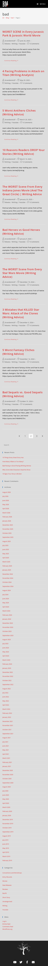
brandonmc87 (10, 41)
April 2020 (5, 803)
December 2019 (7, 819)
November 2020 (7, 775)
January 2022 (6, 717)
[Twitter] (21, 962)
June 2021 (5, 746)
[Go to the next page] (42, 436)
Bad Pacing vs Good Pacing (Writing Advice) (16, 466)
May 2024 (5, 603)
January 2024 (6, 619)
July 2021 (5, 742)
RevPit (4, 893)
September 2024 (7, 586)
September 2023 (7, 635)
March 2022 (6, 709)
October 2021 (6, 730)
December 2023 (7, 623)
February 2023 (7, 664)
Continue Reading (12, 60)
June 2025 (5, 549)
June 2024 (5, 599)
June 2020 (5, 795)
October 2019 (6, 828)
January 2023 (6, 668)
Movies (7, 44)
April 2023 (5, 656)
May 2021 (5, 750)
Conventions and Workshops (12, 873)
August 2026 (6, 492)
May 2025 (5, 554)
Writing (14, 44)
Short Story (6, 897)
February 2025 (7, 566)
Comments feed (7, 927)
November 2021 (7, 725)
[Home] (3, 18)
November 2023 (7, 627)
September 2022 (7, 684)
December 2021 (7, 721)
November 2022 (7, 676)
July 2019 (5, 840)
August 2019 (6, 836)
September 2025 (7, 537)
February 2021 (7, 762)
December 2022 (7, 672)
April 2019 (5, 852)
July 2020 (5, 791)
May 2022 (5, 701)
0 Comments (34, 44)
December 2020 (7, 770)
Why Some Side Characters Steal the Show (16, 470)
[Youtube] (15, 962)
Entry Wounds (7, 877)
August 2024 (6, 590)
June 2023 (5, 648)
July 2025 (5, 545)
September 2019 (7, 832)
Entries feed (6, 924)
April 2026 (5, 509)
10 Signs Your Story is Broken (12, 474)
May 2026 (5, 504)
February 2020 (7, 811)
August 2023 (6, 639)
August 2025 (6, 541)
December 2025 (7, 525)
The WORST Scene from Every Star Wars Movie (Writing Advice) (22, 273)
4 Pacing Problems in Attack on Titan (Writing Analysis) (23, 73)
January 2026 (6, 521)
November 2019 (7, 824)
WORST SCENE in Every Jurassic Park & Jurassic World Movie (23, 33)
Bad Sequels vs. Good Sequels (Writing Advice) (22, 394)
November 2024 (7, 578)
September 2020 (7, 783)
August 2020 (6, 787)
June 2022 (5, 697)
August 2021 (6, 738)
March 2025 (6, 562)
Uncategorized (7, 901)
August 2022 (6, 689)
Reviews (5, 889)
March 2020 (6, 807)
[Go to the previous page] (19, 436)
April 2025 (5, 558)
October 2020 (6, 779)
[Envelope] (33, 962)
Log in (4, 921)
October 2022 (6, 680)
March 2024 (6, 611)
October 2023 (6, 631)
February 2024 (7, 615)
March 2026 (6, 513)
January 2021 (6, 766)
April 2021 (5, 754)
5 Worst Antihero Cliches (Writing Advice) (19, 112)
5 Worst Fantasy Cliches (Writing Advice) (18, 352)
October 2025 (6, 533)
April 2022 (5, 705)
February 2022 (7, 713)
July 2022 (5, 693)
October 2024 (6, 582)
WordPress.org (7, 929)
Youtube (22, 44)
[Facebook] (27, 962)
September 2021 (7, 734)
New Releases (6, 885)
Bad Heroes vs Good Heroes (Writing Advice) (21, 231)
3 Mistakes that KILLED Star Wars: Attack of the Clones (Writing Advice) (20, 313)
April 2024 (5, 607)
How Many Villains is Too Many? (13, 462)
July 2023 (5, 644)
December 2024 (7, 574)
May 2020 (5, 799)
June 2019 (5, 844)
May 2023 (5, 652)
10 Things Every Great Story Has (13, 457)
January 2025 (6, 570)
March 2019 (6, 856)
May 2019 (5, 848)
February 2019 (7, 860)
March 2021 (6, 758)
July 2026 (5, 496)
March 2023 (6, 660)
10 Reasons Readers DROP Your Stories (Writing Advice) (23, 152)
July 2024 (5, 595)
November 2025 (7, 529)
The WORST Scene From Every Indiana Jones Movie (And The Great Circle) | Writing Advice (22, 190)
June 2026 (5, 500)
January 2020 (6, 815)
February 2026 (7, 517)
